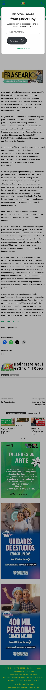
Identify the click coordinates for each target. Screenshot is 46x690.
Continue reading (23, 48)
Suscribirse (15, 41)
